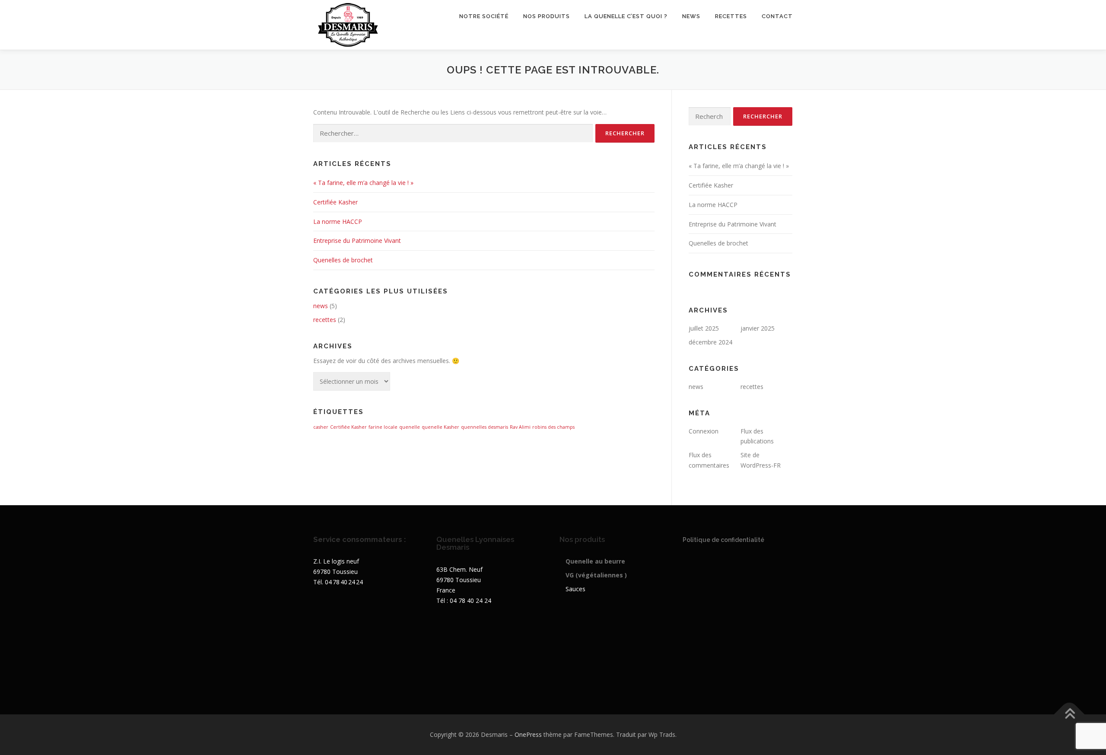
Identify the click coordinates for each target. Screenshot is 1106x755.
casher (320, 427)
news (320, 306)
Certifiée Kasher (335, 202)
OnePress (528, 734)
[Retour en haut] (1069, 714)
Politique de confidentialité (723, 539)
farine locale (383, 427)
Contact (777, 16)
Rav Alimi (520, 427)
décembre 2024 (710, 342)
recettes (731, 16)
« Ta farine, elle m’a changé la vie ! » (363, 182)
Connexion (703, 431)
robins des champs (553, 427)
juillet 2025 (704, 328)
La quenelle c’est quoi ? (626, 16)
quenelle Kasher (440, 427)
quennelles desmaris (484, 427)
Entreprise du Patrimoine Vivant (357, 240)
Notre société (484, 16)
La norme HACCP (337, 221)
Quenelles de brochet (343, 260)
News (691, 16)
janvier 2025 (758, 328)
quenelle (409, 427)
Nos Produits (546, 16)
